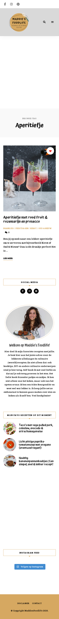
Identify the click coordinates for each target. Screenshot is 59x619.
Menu (52, 22)
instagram (11, 4)
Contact (37, 603)
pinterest (18, 4)
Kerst (33, 228)
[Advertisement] (29, 67)
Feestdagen (22, 228)
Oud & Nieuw (45, 228)
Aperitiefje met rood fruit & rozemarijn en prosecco (25, 219)
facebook (5, 4)
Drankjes (8, 228)
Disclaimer (23, 603)
